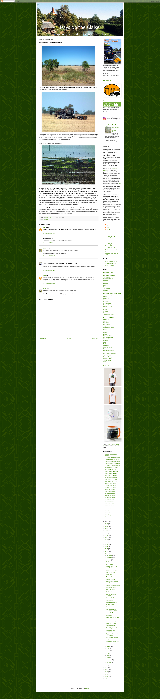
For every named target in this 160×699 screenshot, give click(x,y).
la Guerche (106, 301)
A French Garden (109, 501)
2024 (106, 528)
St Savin (105, 311)
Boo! (107, 562)
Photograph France (110, 245)
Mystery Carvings (110, 579)
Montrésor (106, 308)
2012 (106, 665)
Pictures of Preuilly (108, 272)
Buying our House (108, 278)
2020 (106, 537)
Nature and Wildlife (108, 317)
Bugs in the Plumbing (111, 570)
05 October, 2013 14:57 (49, 270)
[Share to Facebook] (61, 217)
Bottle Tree (109, 574)
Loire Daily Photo (109, 503)
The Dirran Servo (110, 572)
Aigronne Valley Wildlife (111, 477)
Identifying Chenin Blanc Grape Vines (112, 618)
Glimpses (105, 340)
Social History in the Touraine (112, 459)
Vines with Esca (110, 613)
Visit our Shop (107, 365)
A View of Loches (110, 597)
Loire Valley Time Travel (111, 237)
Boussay (105, 296)
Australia (46, 219)
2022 (106, 533)
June (108, 650)
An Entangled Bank (110, 493)
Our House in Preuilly (109, 275)
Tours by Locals (107, 101)
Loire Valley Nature (110, 244)
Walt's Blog (108, 515)
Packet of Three (107, 347)
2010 (106, 669)
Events (105, 334)
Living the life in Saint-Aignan (112, 461)
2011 (106, 667)
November (109, 557)
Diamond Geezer (109, 507)
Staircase (105, 290)
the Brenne (106, 298)
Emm (44, 275)
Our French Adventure (111, 481)
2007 (106, 676)
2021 (106, 535)
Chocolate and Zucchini (111, 479)
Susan (44, 248)
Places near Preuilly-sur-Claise (112, 293)
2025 (106, 526)
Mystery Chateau (110, 604)
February (109, 660)
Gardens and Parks (108, 327)
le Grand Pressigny (108, 304)
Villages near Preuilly (110, 263)
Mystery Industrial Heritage (113, 585)
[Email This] (57, 217)
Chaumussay (106, 300)
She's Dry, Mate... (111, 589)
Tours (104, 313)
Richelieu (105, 309)
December (109, 555)
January (109, 662)
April (108, 655)
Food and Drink (107, 335)
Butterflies (106, 322)
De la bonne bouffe (110, 497)
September (110, 644)
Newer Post (43, 338)
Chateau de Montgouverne (113, 621)
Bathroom (105, 285)
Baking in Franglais (110, 489)
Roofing (105, 282)
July (108, 648)
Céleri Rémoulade (111, 623)
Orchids (105, 329)
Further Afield (106, 339)
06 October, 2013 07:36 (49, 296)
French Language (108, 337)
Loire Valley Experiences (111, 471)
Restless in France (110, 495)
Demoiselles (106, 324)
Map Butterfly (109, 600)
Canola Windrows (111, 625)
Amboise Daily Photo (110, 483)
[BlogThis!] (58, 217)
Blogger (87, 688)
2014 (106, 551)
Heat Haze (109, 607)
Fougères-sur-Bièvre (111, 602)
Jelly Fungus (109, 564)
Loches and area (107, 306)
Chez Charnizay (109, 511)
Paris (104, 348)
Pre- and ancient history (109, 353)
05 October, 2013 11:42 (49, 255)
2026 (106, 523)
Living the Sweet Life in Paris (112, 463)
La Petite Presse (109, 509)
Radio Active (109, 592)
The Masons (106, 288)
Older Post (95, 338)
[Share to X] (60, 217)
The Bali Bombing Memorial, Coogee (111, 610)
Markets (105, 344)
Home (69, 338)
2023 (106, 530)
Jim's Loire (107, 517)
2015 (106, 549)
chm (44, 227)
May (108, 653)
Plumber (105, 280)
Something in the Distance (113, 628)
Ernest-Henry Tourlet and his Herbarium (113, 567)
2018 (106, 542)
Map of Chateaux (109, 265)
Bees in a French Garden (111, 469)
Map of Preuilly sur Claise (111, 261)
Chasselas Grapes (111, 587)
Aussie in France (109, 505)
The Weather (109, 577)
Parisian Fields (109, 513)
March (108, 657)
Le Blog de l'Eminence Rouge (112, 457)
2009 (106, 671)
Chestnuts (109, 615)
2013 (106, 553)
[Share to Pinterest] (63, 217)
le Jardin (105, 286)
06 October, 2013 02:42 (49, 283)
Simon (108, 225)
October (109, 560)
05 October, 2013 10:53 (49, 233)
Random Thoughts (108, 357)
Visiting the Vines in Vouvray (111, 630)
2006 (106, 678)
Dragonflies (106, 326)
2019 (106, 539)
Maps (104, 342)
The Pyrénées (107, 355)
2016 (106, 546)
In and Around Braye (110, 485)
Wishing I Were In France (111, 467)
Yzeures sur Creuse (108, 314)
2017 (106, 544)
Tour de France (107, 360)
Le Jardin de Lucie (110, 499)
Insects (105, 321)
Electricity (105, 283)
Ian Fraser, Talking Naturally (112, 465)
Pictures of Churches (108, 352)
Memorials (106, 345)
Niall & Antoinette (48, 261)
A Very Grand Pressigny (111, 475)
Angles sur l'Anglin (108, 295)
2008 (106, 674)
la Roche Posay (107, 303)
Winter (105, 361)
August (109, 646)
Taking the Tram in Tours (112, 641)
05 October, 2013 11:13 (49, 243)
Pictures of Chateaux (108, 350)
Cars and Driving (107, 358)
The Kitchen (106, 277)
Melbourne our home (110, 487)
